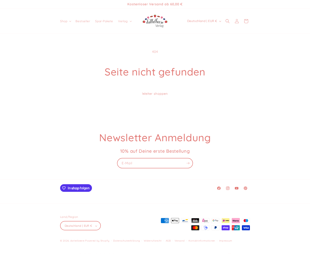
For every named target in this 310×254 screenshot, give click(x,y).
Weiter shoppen (155, 94)
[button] (65, 21)
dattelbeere (77, 240)
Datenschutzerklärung (126, 240)
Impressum (225, 240)
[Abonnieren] (188, 163)
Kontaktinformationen (202, 240)
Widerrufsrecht (153, 240)
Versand (180, 240)
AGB (168, 240)
